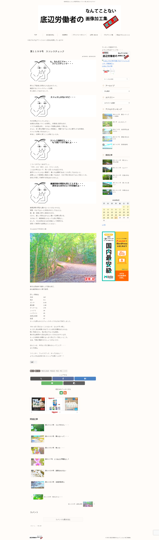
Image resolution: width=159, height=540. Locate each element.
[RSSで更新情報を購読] (65, 392)
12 (112, 212)
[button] (74, 383)
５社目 (38, 371)
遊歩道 (53, 371)
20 (116, 215)
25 (108, 218)
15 (124, 212)
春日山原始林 (46, 371)
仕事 (33, 371)
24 (104, 218)
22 (124, 215)
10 (104, 212)
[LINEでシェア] (52, 383)
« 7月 (104, 225)
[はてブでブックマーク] (85, 378)
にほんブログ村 (107, 66)
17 (104, 215)
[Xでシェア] (41, 378)
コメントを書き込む (63, 519)
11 (108, 212)
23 (128, 215)
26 (112, 218)
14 (120, 212)
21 (120, 215)
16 (128, 212)
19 (112, 215)
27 (116, 218)
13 (116, 212)
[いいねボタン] (32, 362)
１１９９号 (64, 371)
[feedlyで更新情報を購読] (61, 392)
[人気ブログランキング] (116, 55)
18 (108, 215)
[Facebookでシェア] (63, 378)
